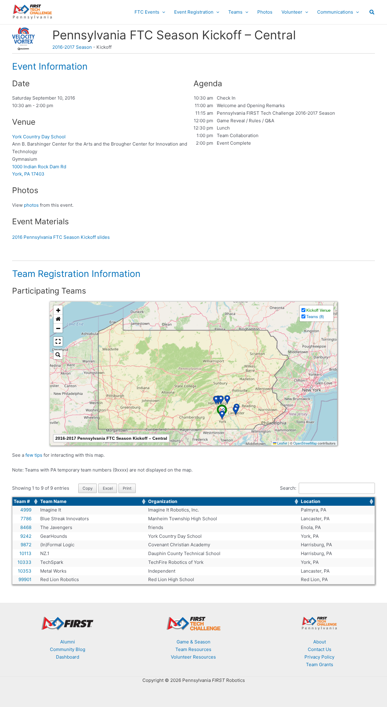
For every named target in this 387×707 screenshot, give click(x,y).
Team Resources (193, 649)
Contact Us (319, 649)
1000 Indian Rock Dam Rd (39, 166)
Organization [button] (162, 501)
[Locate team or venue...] (58, 354)
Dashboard (67, 657)
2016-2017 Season (72, 47)
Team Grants (319, 664)
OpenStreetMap (305, 443)
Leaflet (281, 443)
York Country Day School (39, 137)
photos (31, 205)
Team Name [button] (53, 501)
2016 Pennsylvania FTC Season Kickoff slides (61, 237)
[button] (162, 12)
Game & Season (193, 642)
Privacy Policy (319, 657)
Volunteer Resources (193, 657)
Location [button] (310, 501)
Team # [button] (22, 501)
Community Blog (67, 649)
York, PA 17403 (28, 174)
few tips (34, 455)
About (319, 642)
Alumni (67, 642)
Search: (288, 488)
